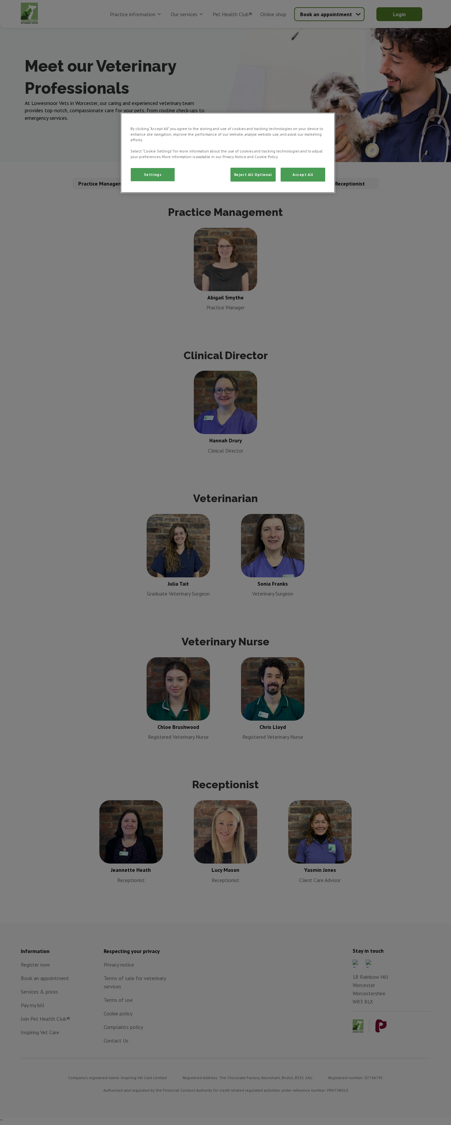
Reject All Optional (253, 174)
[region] (228, 153)
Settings (153, 174)
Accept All (303, 174)
